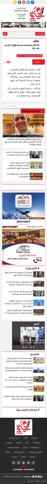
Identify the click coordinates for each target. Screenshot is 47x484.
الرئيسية (39, 34)
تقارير (25, 447)
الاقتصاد (9, 442)
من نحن (43, 481)
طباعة (5, 63)
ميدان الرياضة (14, 438)
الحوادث (19, 442)
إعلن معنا (30, 481)
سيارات (14, 456)
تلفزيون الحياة (19, 452)
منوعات (32, 456)
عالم (27, 442)
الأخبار (25, 438)
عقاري (23, 456)
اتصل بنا (36, 481)
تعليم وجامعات (13, 447)
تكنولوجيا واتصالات (35, 452)
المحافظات (37, 442)
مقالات (7, 452)
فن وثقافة (35, 447)
